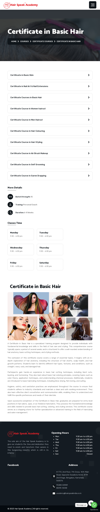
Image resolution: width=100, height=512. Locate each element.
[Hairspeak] (21, 5)
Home (13, 41)
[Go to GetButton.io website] (94, 509)
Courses (24, 41)
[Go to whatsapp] (94, 505)
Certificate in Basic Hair (69, 41)
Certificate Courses (43, 41)
